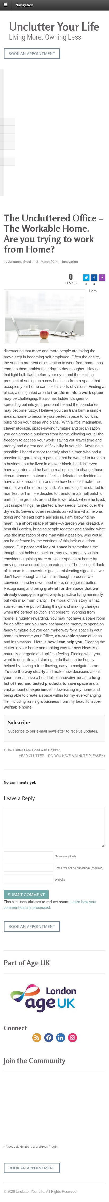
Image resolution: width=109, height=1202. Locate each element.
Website (60, 879)
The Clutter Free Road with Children (33, 750)
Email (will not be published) (79, 868)
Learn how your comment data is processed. (50, 904)
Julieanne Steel (19, 261)
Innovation (70, 261)
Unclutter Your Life (54, 26)
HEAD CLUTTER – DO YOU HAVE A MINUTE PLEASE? (61, 755)
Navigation (24, 5)
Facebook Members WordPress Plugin (32, 1146)
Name (65, 856)
